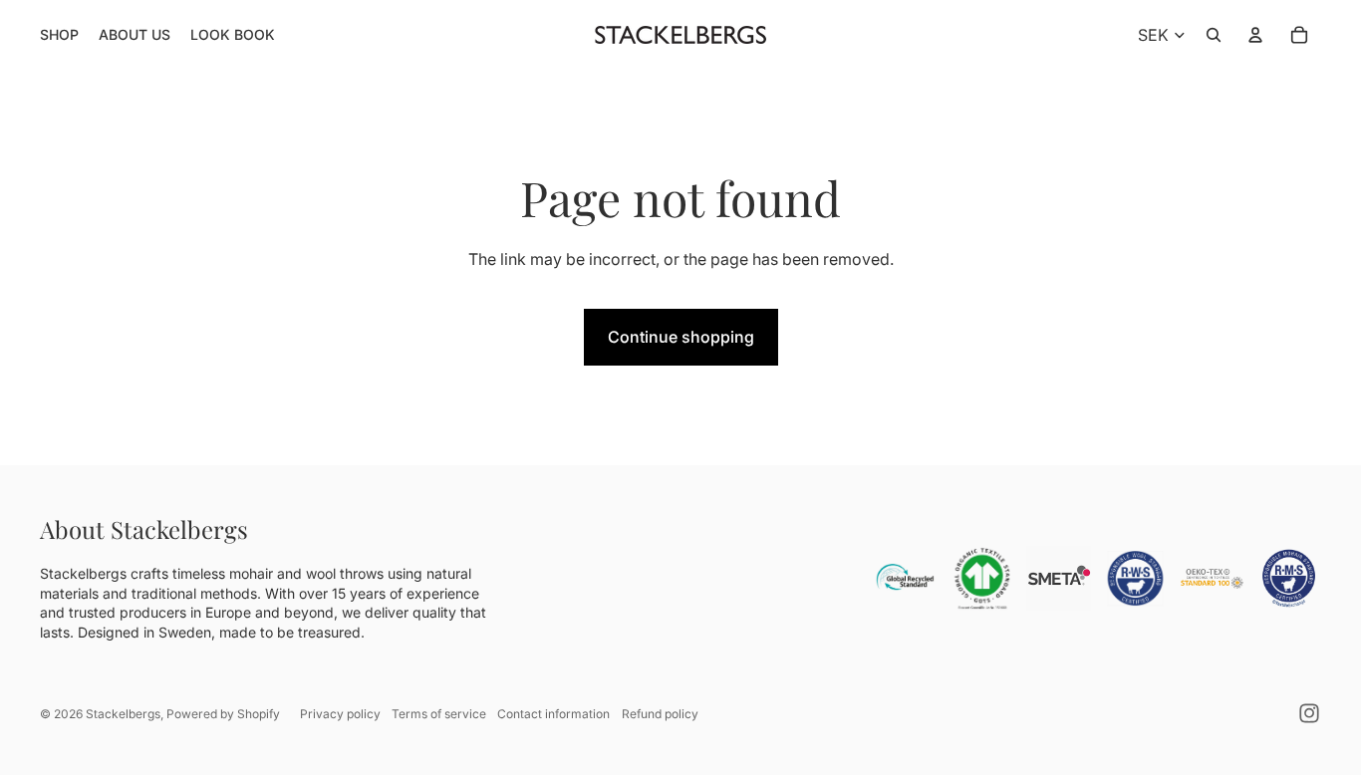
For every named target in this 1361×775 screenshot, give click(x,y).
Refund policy (660, 713)
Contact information (553, 713)
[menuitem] (59, 35)
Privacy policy (340, 713)
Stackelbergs (123, 713)
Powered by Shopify (223, 713)
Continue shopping (681, 337)
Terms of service (439, 713)
